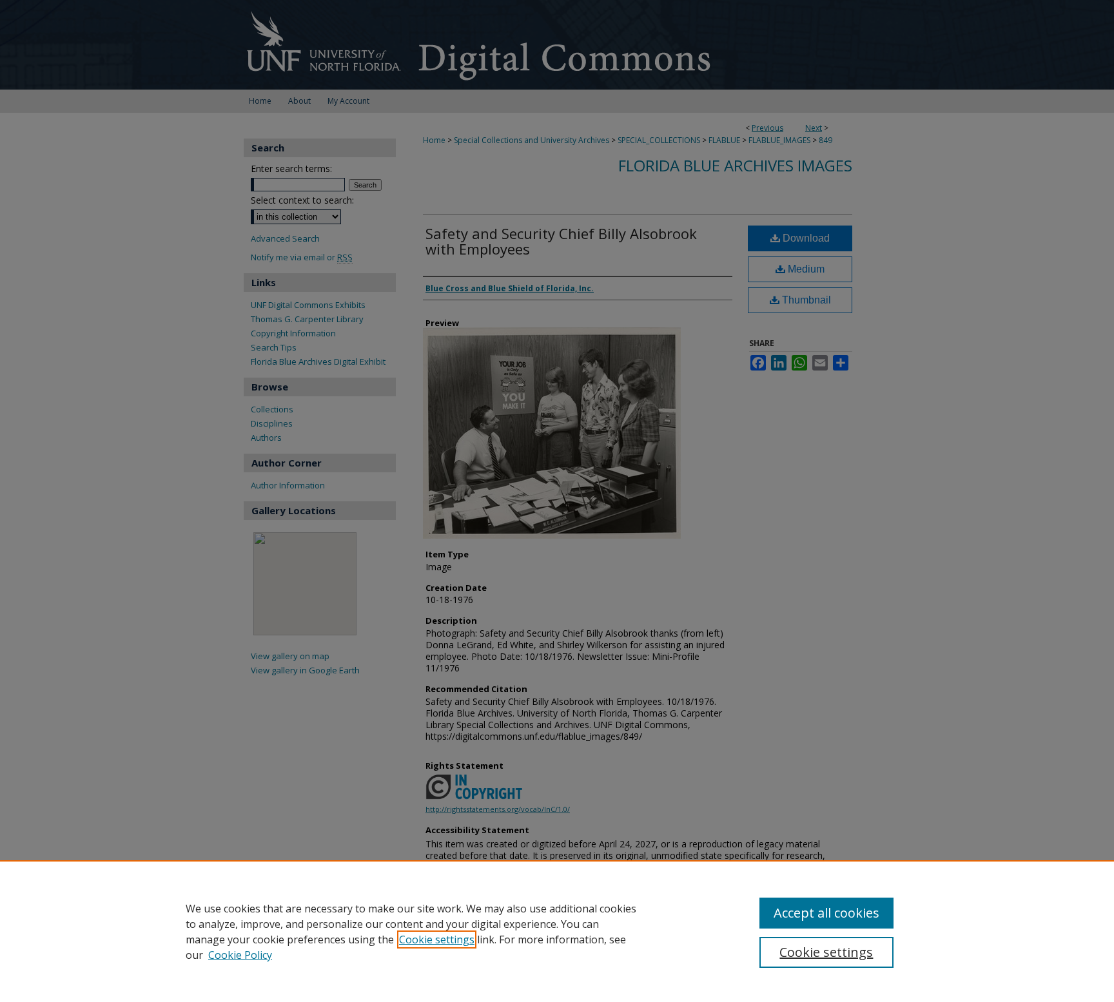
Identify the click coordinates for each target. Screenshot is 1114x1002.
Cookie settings (436, 939)
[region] (557, 931)
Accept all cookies (826, 912)
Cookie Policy (240, 955)
